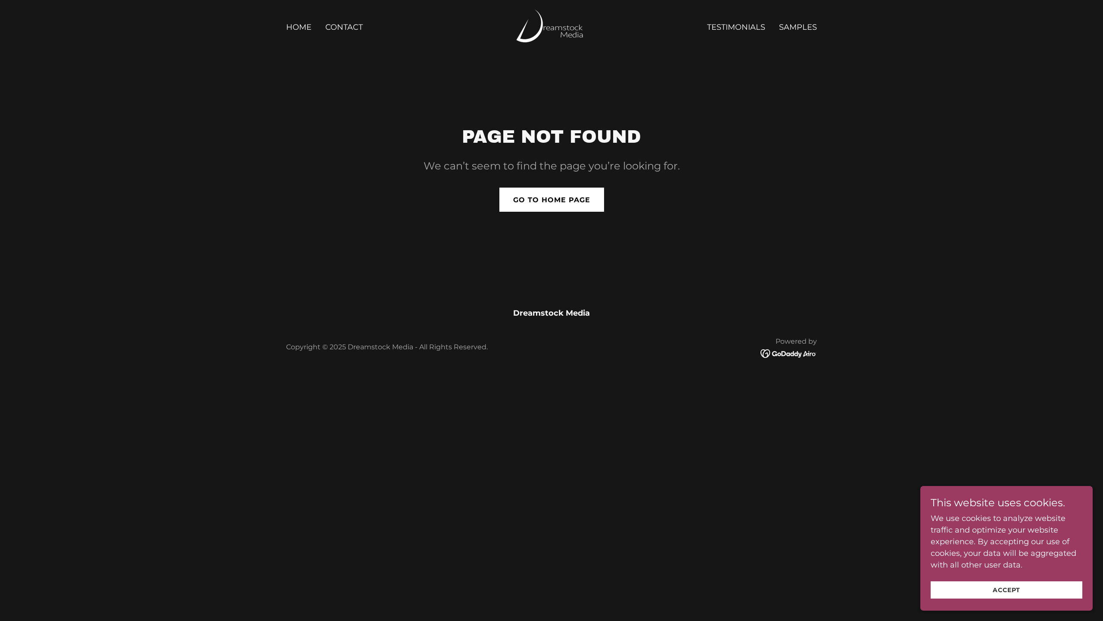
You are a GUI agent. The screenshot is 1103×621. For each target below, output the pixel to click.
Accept (1006, 590)
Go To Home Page (551, 200)
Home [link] (299, 27)
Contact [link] (344, 27)
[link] (551, 26)
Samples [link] (798, 27)
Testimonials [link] (736, 27)
